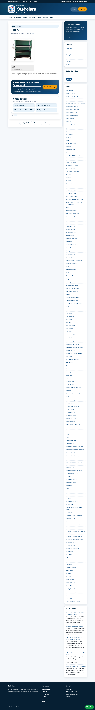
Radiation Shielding (70, 467)
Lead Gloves (69, 331)
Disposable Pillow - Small (43, 105)
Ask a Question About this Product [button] (17, 69)
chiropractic (69, 174)
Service (68, 492)
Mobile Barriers (69, 362)
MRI (33, 33)
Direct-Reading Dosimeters (73, 217)
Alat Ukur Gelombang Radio (72, 109)
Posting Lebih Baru (26, 123)
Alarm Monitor (69, 90)
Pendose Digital (70, 409)
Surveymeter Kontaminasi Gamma (74, 539)
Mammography (69, 356)
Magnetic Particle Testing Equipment (75, 347)
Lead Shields (69, 338)
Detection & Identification (72, 213)
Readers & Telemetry (71, 482)
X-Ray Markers (69, 598)
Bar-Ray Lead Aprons (71, 143)
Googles (68, 279)
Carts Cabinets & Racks (72, 165)
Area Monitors (69, 137)
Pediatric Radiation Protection (73, 387)
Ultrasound (68, 573)
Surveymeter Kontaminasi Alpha (74, 525)
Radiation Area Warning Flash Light (74, 446)
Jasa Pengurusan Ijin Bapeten (73, 297)
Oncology (68, 372)
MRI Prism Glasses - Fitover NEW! (23, 110)
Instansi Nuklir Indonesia (72, 291)
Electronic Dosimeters (71, 238)
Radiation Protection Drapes (73, 456)
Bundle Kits (69, 159)
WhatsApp (84, 1)
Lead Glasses (69, 328)
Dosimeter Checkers (71, 226)
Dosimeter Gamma (70, 229)
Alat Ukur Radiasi (70, 118)
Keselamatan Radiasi (71, 307)
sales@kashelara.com (66, 1)
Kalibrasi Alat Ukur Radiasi (72, 300)
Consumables (69, 184)
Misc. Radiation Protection (72, 359)
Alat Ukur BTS (69, 100)
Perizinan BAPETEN (71, 418)
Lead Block (68, 322)
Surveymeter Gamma (71, 522)
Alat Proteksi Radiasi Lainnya (73, 97)
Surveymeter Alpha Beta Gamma (74, 515)
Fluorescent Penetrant (71, 263)
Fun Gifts (68, 266)
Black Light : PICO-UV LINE (72, 156)
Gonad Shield (69, 275)
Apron (67, 131)
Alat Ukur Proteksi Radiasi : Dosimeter (75, 626)
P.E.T (67, 378)
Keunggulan (32, 17)
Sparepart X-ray (70, 504)
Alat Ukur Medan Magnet (72, 115)
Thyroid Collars (69, 554)
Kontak (74, 9)
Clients (39, 17)
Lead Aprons (69, 319)
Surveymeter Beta (70, 518)
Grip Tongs (68, 282)
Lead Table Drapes (70, 341)
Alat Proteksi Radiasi (71, 94)
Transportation (69, 570)
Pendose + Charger (71, 400)
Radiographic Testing (71, 479)
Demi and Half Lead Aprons (72, 196)
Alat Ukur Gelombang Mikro (72, 106)
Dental (67, 207)
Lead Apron (69, 313)
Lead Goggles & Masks (71, 334)
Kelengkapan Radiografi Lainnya (74, 303)
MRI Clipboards (41, 110)
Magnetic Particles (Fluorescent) (74, 353)
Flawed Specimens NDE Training (74, 260)
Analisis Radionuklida (71, 125)
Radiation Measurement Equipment (75, 449)
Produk (67, 434)
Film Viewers (69, 257)
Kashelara (26, 9)
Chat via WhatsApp (71, 34)
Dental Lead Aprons (71, 210)
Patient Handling (70, 384)
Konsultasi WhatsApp (50, 87)
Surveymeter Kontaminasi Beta (74, 536)
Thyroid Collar (69, 551)
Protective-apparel (71, 440)
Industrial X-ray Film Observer (73, 288)
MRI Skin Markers (19, 105)
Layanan (25, 17)
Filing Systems (69, 251)
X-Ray (67, 595)
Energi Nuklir (69, 241)
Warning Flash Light (71, 589)
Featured (68, 248)
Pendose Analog (70, 403)
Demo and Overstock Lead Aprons (74, 199)
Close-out (68, 180)
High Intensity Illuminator (72, 285)
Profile (67, 437)
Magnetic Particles (70, 350)
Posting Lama (38, 123)
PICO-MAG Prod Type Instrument (74, 428)
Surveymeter (69, 512)
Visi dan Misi (69, 585)
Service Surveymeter (71, 495)
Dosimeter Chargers (71, 223)
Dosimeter (68, 220)
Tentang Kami (17, 17)
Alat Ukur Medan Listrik (71, 112)
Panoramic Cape (70, 381)
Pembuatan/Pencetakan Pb (73, 393)
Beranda (47, 123)
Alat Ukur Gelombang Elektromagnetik (75, 103)
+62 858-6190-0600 (77, 1)
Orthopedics (69, 375)
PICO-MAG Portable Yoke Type (74, 425)
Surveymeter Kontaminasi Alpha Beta (75, 528)
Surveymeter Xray (70, 545)
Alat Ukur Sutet (69, 121)
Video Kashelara (70, 579)
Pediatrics (68, 390)
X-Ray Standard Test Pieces (73, 601)
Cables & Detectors (71, 162)
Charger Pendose (70, 168)
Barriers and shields (70, 149)
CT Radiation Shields (71, 190)
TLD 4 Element (69, 564)
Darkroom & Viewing (71, 193)
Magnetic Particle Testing (72, 344)
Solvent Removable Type (72, 501)
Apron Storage (69, 134)
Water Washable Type (71, 592)
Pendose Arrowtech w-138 (72, 406)
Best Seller (68, 153)
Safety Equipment (70, 489)
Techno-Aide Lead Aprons (72, 548)
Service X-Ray (69, 498)
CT (66, 187)
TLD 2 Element (69, 561)
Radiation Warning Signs (72, 473)
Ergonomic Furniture (71, 244)
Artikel (67, 140)
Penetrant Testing (70, 412)
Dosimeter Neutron (71, 232)
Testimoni (45, 17)
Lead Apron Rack (70, 316)
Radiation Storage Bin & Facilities (74, 470)
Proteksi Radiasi (70, 443)
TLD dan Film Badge (71, 567)
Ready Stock (69, 485)
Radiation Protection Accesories (74, 452)
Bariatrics (68, 146)
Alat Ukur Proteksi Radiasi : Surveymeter (76, 666)
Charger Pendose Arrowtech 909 (74, 171)
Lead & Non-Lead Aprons (72, 310)
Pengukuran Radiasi (71, 415)
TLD (67, 558)
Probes (67, 431)
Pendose (68, 397)
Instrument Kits (70, 294)
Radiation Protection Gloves (73, 459)
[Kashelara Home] (11, 9)
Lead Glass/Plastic (70, 325)
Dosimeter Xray (70, 235)
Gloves (67, 272)
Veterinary (68, 576)
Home (10, 17)
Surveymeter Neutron (71, 542)
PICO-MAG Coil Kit (70, 421)
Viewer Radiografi (70, 582)
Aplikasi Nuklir (69, 128)
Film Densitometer (70, 254)
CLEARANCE (69, 177)
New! (67, 369)
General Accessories (71, 269)
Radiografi (68, 476)
